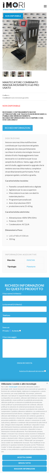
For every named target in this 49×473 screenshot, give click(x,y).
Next (44, 41)
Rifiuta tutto (24, 463)
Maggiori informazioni (24, 469)
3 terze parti (13, 387)
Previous (5, 41)
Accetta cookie (24, 457)
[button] (47, 383)
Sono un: (6, 327)
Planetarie (31, 266)
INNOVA (31, 260)
